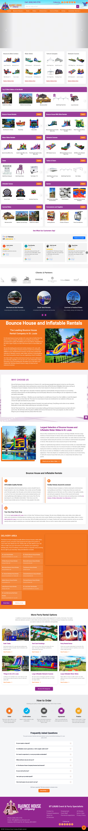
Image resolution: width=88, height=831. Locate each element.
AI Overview (50, 817)
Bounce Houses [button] (18, 11)
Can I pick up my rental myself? (24, 776)
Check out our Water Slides (50, 461)
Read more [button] (27, 255)
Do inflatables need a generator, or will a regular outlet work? (32, 748)
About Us (49, 815)
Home (9, 11)
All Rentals (80, 811)
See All (38, 114)
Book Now (6, 603)
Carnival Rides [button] (54, 11)
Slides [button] (35, 11)
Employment (65, 811)
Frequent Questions (53, 813)
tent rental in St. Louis (10, 519)
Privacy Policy (81, 815)
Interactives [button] (43, 11)
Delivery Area (19, 603)
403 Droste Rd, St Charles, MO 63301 (25, 822)
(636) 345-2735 (34, 2)
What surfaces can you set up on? (25, 760)
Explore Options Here (8, 81)
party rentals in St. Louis (17, 515)
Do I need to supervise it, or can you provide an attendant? (31, 754)
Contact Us (50, 811)
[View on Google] (4, 246)
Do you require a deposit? (23, 743)
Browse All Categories (44, 688)
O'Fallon (54, 498)
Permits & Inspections (68, 815)
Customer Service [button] (74, 11)
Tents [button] (28, 11)
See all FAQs (43, 790)
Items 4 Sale (80, 813)
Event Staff (64, 813)
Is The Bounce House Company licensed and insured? (30, 765)
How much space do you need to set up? (27, 782)
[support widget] (84, 827)
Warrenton (68, 498)
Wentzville (59, 498)
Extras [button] (64, 11)
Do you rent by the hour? (22, 771)
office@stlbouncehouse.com (21, 820)
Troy (63, 498)
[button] (6, 30)
